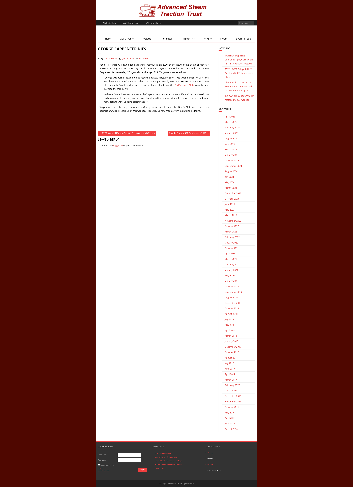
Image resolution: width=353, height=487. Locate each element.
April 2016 (230, 418)
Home (108, 38)
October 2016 (232, 407)
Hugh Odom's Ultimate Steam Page (168, 461)
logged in (118, 145)
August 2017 (231, 357)
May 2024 (230, 182)
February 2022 (232, 237)
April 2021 (230, 253)
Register (101, 468)
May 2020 (230, 275)
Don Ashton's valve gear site (166, 457)
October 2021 (232, 248)
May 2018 (230, 324)
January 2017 (231, 390)
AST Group (126, 38)
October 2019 (232, 286)
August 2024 (231, 171)
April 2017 (230, 374)
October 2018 (232, 308)
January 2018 (231, 341)
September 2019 (233, 291)
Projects (147, 38)
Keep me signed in (107, 465)
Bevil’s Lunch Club (184, 85)
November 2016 (233, 401)
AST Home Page (130, 22)
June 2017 (230, 368)
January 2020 (231, 280)
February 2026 (232, 127)
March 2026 (231, 122)
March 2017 (231, 379)
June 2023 (230, 204)
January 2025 (231, 154)
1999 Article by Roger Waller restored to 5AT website (239, 97)
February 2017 (232, 385)
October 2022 (232, 226)
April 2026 (230, 116)
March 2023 (231, 215)
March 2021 (231, 259)
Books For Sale (243, 38)
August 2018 (231, 313)
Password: (102, 460)
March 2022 (231, 231)
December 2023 (233, 193)
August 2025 (231, 138)
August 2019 (231, 297)
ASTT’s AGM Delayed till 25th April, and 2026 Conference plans (239, 73)
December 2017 (233, 346)
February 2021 (232, 264)
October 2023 (232, 198)
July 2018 (229, 319)
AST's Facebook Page (163, 453)
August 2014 (231, 429)
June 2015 (230, 423)
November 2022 (233, 220)
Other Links (159, 468)
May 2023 (230, 209)
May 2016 (230, 412)
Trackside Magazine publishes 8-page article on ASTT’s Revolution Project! (239, 59)
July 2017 (229, 363)
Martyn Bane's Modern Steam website (169, 464)
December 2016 (233, 396)
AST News (143, 58)
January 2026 (231, 133)
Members (188, 38)
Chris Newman (110, 58)
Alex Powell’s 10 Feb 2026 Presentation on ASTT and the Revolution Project (238, 86)
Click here (209, 453)
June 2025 (230, 144)
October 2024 (232, 160)
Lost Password (103, 471)
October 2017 (232, 352)
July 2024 (229, 176)
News (206, 38)
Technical (167, 38)
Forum (223, 38)
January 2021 (231, 270)
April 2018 (230, 330)
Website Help (109, 22)
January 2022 (231, 242)
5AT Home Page (153, 22)
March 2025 (231, 149)
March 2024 (231, 187)
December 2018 (233, 303)
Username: (102, 455)
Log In (142, 470)
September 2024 (233, 165)
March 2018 (231, 335)
